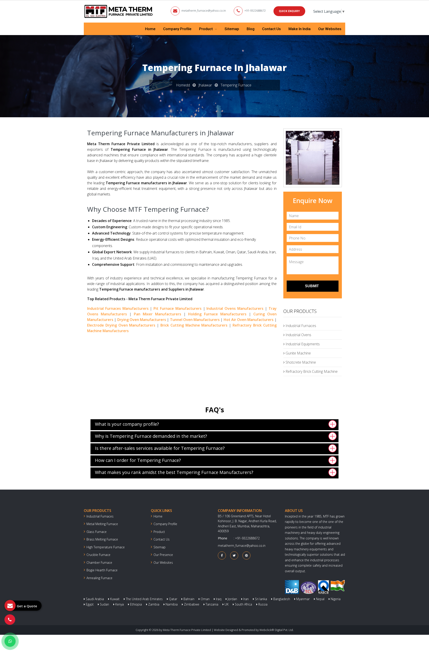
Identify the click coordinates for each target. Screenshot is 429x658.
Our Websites (329, 29)
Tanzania (211, 604)
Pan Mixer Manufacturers (157, 314)
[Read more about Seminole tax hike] (10, 641)
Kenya (119, 604)
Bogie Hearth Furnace (102, 570)
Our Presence (163, 555)
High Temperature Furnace (105, 547)
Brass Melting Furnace (102, 539)
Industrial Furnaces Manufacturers (118, 308)
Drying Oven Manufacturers (141, 319)
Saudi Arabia (94, 599)
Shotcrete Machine (300, 362)
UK (226, 604)
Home (150, 29)
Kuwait (114, 599)
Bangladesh (281, 599)
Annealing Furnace (99, 578)
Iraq (218, 599)
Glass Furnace (96, 532)
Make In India (299, 29)
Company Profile (177, 29)
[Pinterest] (246, 555)
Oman (205, 599)
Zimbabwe (191, 604)
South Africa (243, 604)
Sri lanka (260, 599)
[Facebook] (222, 555)
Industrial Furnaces (300, 325)
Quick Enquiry (289, 11)
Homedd (183, 85)
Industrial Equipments (302, 344)
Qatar (172, 599)
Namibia (171, 604)
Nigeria (335, 599)
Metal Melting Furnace (102, 524)
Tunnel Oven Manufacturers (195, 319)
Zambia (153, 604)
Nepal (319, 599)
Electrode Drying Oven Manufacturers (121, 325)
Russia (262, 604)
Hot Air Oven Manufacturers (249, 319)
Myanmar (302, 599)
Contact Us (271, 29)
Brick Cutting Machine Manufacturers (193, 325)
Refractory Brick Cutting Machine (311, 371)
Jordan (232, 599)
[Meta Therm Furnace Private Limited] (119, 11)
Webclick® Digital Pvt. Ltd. (276, 630)
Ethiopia (135, 604)
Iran (245, 599)
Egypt (89, 604)
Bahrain (188, 599)
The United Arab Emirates (144, 599)
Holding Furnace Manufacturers (217, 314)
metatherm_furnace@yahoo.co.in (203, 10)
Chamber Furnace (99, 562)
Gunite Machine (298, 353)
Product (206, 29)
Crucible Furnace (98, 555)
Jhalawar (205, 85)
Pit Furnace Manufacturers (178, 308)
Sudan (104, 604)
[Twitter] (234, 555)
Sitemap (232, 29)
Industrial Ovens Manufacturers (234, 308)
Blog (250, 29)
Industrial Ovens (298, 334)
